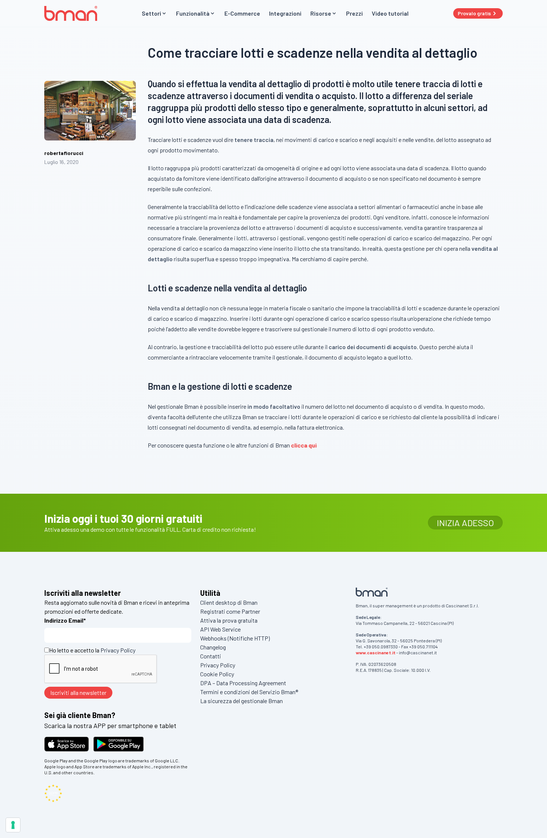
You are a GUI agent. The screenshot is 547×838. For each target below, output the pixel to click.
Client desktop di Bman (228, 602)
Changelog (213, 647)
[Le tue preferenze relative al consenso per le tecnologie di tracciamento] (13, 825)
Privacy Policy (117, 650)
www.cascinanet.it (376, 652)
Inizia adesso (465, 522)
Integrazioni (285, 13)
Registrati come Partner (230, 611)
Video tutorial (390, 13)
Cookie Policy (217, 673)
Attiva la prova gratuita (228, 620)
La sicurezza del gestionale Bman (241, 700)
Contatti (210, 656)
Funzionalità (192, 13)
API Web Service (220, 629)
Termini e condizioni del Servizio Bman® (249, 691)
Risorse (320, 13)
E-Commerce (242, 13)
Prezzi (354, 13)
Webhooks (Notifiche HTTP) (235, 638)
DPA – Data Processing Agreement (243, 682)
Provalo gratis (474, 13)
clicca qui (304, 445)
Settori (151, 13)
